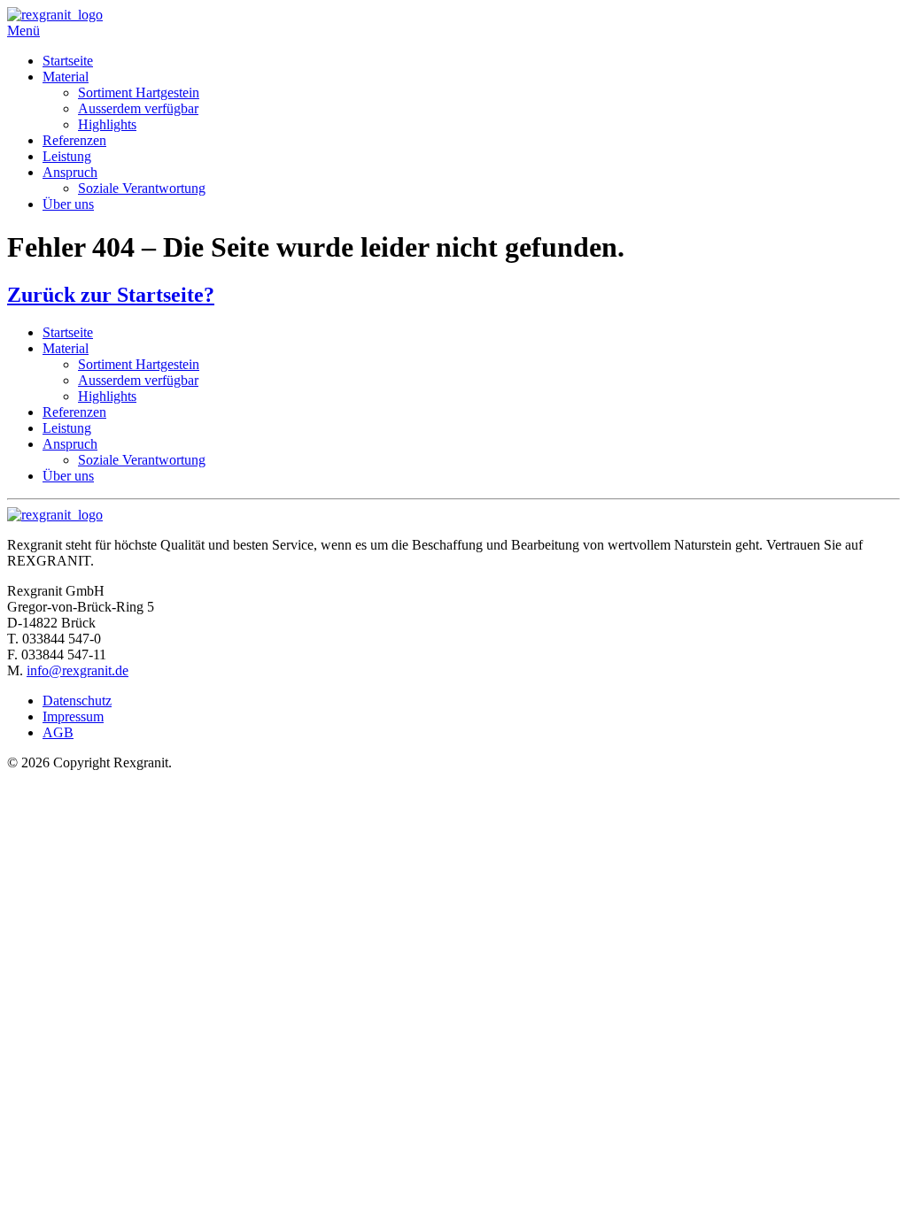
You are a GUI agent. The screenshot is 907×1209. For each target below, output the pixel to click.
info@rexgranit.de (77, 670)
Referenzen (74, 140)
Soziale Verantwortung (141, 188)
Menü (23, 30)
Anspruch (70, 172)
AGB (58, 732)
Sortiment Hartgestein (138, 92)
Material (66, 76)
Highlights (107, 124)
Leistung (67, 156)
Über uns (68, 204)
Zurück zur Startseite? (110, 294)
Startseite (68, 60)
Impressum (73, 716)
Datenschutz (77, 700)
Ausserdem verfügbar (138, 108)
